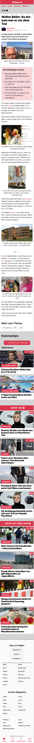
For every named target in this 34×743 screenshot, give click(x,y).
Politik (20, 664)
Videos (5, 674)
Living (20, 696)
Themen (20, 681)
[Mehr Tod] (17, 407)
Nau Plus (21, 674)
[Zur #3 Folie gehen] (19, 252)
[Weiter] (29, 237)
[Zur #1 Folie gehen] (15, 252)
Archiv (5, 684)
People (5, 671)
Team (20, 719)
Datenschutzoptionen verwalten (10, 728)
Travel (20, 706)
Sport (4, 668)
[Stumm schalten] (6, 57)
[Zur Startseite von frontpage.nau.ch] (17, 2)
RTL (13, 212)
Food (19, 703)
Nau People (11, 28)
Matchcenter (22, 668)
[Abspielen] (3, 57)
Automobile (6, 710)
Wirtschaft (21, 671)
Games (5, 678)
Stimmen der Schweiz (25, 678)
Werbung (6, 719)
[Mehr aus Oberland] (17, 523)
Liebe (4, 700)
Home (3, 6)
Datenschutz (7, 725)
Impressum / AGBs (24, 725)
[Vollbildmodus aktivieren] (30, 57)
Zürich (10, 6)
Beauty (5, 713)
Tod (9, 105)
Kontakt (20, 722)
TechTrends (21, 710)
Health (5, 696)
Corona (28, 199)
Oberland (17, 6)
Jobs (4, 722)
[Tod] (17, 10)
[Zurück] (1, 2)
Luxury (20, 700)
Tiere (4, 706)
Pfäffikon (25, 6)
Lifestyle (5, 681)
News (4, 664)
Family (5, 703)
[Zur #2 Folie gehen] (17, 252)
